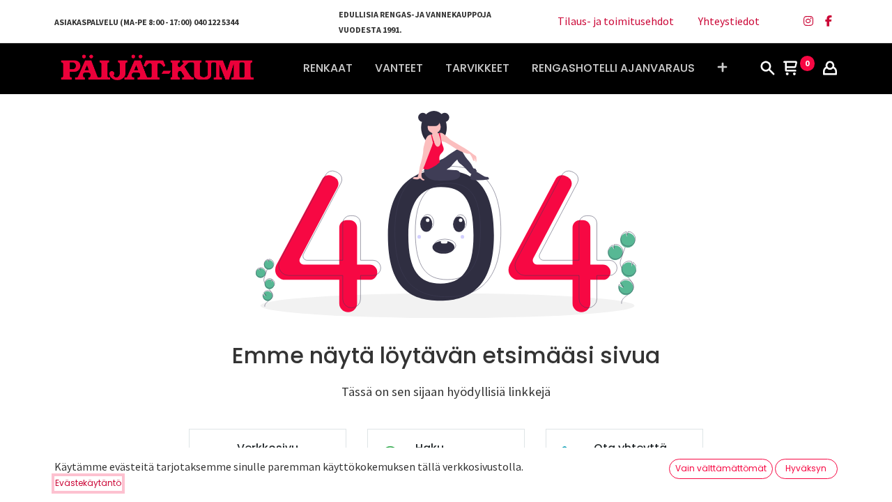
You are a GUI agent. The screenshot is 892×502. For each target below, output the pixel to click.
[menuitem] (328, 68)
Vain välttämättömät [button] (721, 468)
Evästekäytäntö (88, 483)
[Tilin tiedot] (830, 69)
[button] (722, 68)
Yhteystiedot (729, 21)
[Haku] (767, 69)
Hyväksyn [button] (805, 468)
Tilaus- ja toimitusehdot (616, 21)
